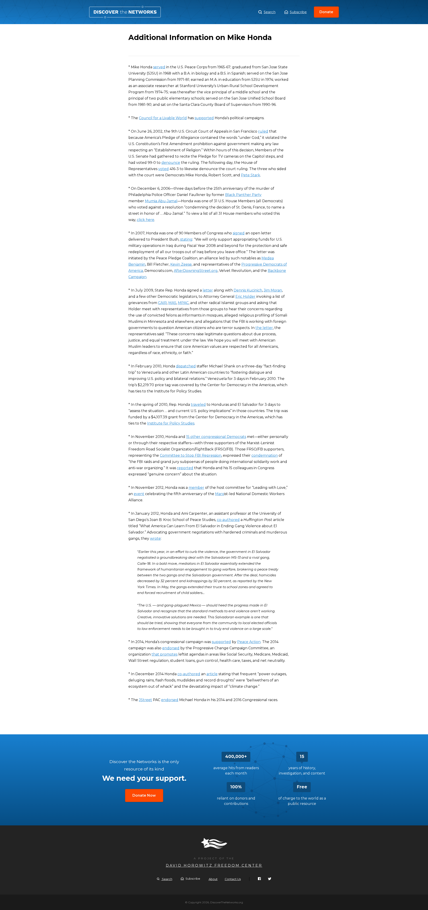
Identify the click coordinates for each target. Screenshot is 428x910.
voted (163, 169)
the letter (264, 328)
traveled (198, 404)
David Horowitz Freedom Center (214, 865)
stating (186, 239)
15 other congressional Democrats (216, 437)
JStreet (145, 700)
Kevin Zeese (181, 264)
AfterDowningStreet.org (196, 271)
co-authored (228, 520)
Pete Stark (250, 175)
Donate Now (144, 795)
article (212, 674)
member (196, 487)
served (159, 67)
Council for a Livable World (163, 118)
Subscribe (298, 12)
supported (204, 118)
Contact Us (233, 879)
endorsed (170, 648)
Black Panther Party (243, 195)
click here (145, 220)
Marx (219, 494)
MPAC (183, 303)
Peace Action (249, 642)
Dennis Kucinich (248, 290)
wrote (155, 538)
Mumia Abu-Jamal (161, 201)
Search (270, 12)
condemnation (264, 455)
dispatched (186, 366)
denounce (170, 162)
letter (208, 290)
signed (239, 233)
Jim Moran (273, 290)
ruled (263, 131)
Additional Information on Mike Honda (125, 12)
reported (185, 468)
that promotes (164, 654)
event (139, 494)
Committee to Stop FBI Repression (190, 455)
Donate (326, 12)
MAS (172, 303)
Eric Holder (245, 296)
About (213, 879)
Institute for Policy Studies (170, 423)
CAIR (162, 303)
